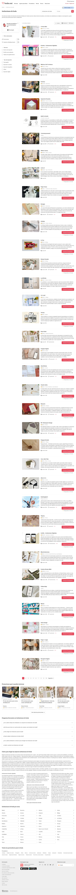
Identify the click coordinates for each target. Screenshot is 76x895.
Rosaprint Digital (45, 659)
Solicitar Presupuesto (68, 37)
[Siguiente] (74, 698)
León (3, 839)
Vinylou (43, 516)
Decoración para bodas (67, 852)
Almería (58, 826)
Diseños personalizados (8, 52)
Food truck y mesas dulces (38, 854)
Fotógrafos (17, 852)
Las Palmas (59, 818)
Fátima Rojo (44, 586)
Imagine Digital (45, 348)
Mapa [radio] (72, 23)
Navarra (21, 823)
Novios (41, 3)
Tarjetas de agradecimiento (9, 54)
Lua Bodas (43, 278)
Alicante (3, 813)
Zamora (21, 842)
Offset (5, 69)
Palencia (40, 837)
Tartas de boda (29, 854)
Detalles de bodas (10, 852)
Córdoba (22, 818)
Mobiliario (44, 852)
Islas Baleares (4, 821)
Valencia (40, 810)
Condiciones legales (6, 866)
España (61, 865)
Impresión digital (7, 71)
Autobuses (39, 852)
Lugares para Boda (23, 3)
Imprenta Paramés (45, 99)
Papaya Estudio (45, 440)
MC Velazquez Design (46, 423)
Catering (3, 852)
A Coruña (22, 815)
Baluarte (43, 404)
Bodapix (43, 204)
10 (46, 678)
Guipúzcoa (4, 826)
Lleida (3, 831)
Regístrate (71, 3)
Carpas (49, 852)
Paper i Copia (44, 640)
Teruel (3, 842)
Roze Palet (43, 331)
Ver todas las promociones (37, 712)
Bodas (3, 7)
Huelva (40, 823)
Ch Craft (43, 295)
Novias (37, 3)
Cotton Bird (44, 26)
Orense (21, 837)
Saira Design (44, 622)
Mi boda (16, 3)
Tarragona (59, 821)
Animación (54, 852)
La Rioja (21, 829)
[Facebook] (40, 865)
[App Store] (24, 869)
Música (26, 852)
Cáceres (59, 831)
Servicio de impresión (8, 49)
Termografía (6, 62)
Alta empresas (4, 878)
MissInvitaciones (45, 552)
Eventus (43, 81)
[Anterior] (2, 698)
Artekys (43, 221)
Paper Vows (44, 187)
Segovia (22, 839)
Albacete (59, 829)
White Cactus (44, 150)
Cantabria (59, 815)
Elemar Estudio (45, 259)
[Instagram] (48, 865)
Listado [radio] (58, 23)
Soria (58, 839)
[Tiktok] (53, 865)
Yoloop (42, 312)
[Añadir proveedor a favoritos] (37, 27)
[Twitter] (42, 865)
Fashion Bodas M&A (46, 569)
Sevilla (58, 810)
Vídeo (22, 852)
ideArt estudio (44, 116)
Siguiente (50, 678)
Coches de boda (32, 852)
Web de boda (4, 884)
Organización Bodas (13, 854)
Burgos (58, 837)
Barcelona (22, 810)
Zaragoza (41, 813)
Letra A (43, 168)
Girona (40, 826)
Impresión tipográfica (8, 67)
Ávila (3, 837)
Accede (67, 3)
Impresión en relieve (8, 64)
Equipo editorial (5, 881)
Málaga (58, 813)
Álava (21, 831)
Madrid (3, 810)
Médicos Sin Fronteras (47, 64)
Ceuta (40, 842)
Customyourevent (45, 133)
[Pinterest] (45, 865)
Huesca (21, 834)
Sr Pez (42, 240)
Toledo (40, 821)
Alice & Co (43, 478)
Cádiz (40, 815)
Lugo (58, 834)
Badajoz (3, 823)
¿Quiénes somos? (5, 879)
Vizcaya (58, 823)
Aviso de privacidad (5, 869)
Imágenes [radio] (65, 23)
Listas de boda (4, 854)
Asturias (22, 813)
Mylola (42, 603)
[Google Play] (33, 869)
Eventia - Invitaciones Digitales (49, 45)
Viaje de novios (21, 854)
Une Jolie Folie (45, 459)
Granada (40, 818)
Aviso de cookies (5, 871)
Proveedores (31, 3)
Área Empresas (71, 1)
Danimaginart (44, 497)
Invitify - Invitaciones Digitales (49, 533)
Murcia (3, 818)
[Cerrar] (17, 23)
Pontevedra (4, 815)
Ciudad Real (4, 829)
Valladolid (22, 821)
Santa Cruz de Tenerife (43, 829)
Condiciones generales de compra (8, 867)
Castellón (41, 831)
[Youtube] (50, 865)
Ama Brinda (44, 366)
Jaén (40, 834)
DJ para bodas (47, 854)
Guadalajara (4, 834)
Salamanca (22, 826)
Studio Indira (44, 385)
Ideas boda (47, 3)
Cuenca (40, 839)
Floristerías (60, 852)
